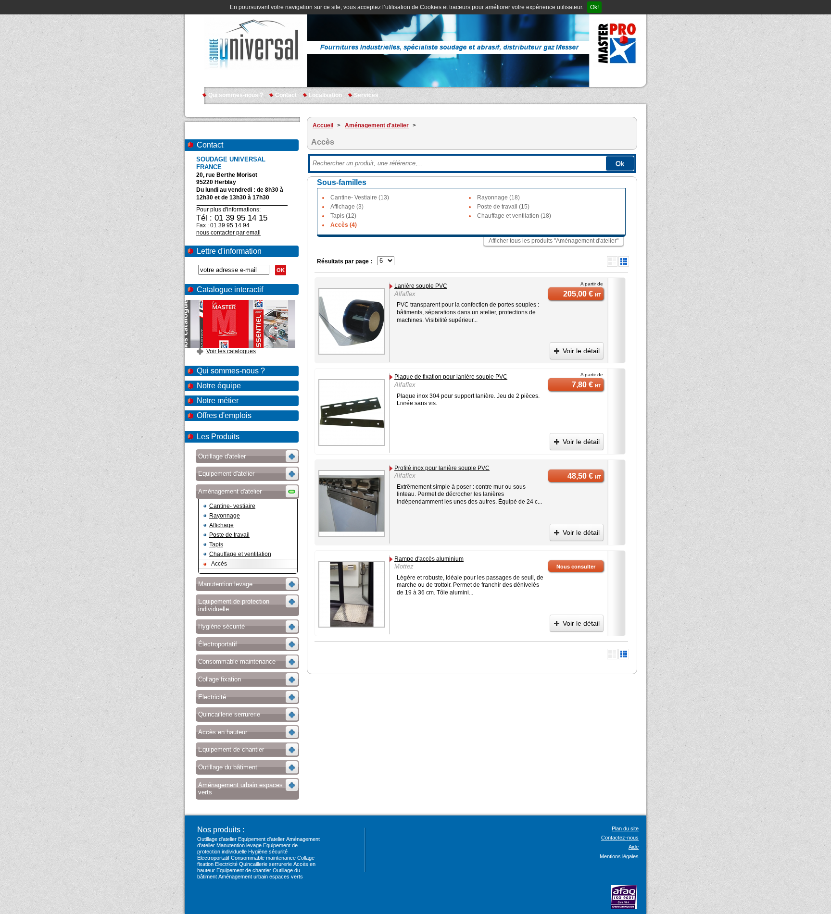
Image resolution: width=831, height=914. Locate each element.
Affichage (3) (347, 206)
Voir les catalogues (231, 351)
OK (281, 270)
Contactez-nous (620, 837)
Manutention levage (239, 845)
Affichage (221, 525)
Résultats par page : (344, 261)
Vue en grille (623, 261)
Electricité (226, 864)
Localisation (325, 95)
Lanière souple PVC (420, 286)
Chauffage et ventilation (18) (514, 215)
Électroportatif (213, 858)
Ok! (594, 7)
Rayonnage (224, 515)
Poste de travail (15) (503, 206)
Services (366, 95)
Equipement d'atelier (261, 839)
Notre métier (218, 400)
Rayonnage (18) (498, 197)
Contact (286, 95)
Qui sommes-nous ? (235, 95)
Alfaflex (405, 293)
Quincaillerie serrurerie (265, 864)
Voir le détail (581, 351)
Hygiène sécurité (268, 851)
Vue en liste (612, 261)
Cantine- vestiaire (232, 506)
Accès (219, 563)
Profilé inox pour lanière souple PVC (442, 468)
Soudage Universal (253, 43)
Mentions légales (619, 856)
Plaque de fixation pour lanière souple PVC (450, 376)
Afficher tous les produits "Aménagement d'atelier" (553, 240)
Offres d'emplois (224, 415)
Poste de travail (229, 534)
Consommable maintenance (263, 858)
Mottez (404, 566)
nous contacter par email (228, 232)
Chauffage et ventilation (240, 554)
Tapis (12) (343, 215)
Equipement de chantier (243, 870)
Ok (620, 163)
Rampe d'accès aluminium (429, 559)
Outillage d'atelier (217, 839)
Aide (634, 847)
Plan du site (625, 828)
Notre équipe (219, 386)
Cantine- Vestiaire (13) (359, 197)
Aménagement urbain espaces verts (260, 876)
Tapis (216, 544)
